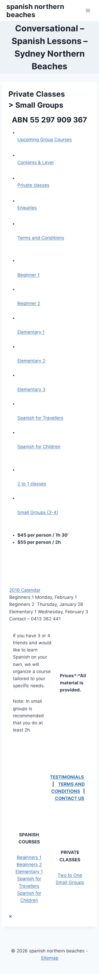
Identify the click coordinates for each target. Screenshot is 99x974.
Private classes (33, 185)
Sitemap (49, 958)
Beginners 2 (29, 864)
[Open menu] (88, 10)
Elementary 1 (29, 871)
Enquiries (27, 207)
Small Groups (70, 882)
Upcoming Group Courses (44, 139)
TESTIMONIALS (67, 777)
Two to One (70, 875)
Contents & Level (35, 162)
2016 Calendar (24, 590)
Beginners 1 (29, 857)
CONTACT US (69, 798)
